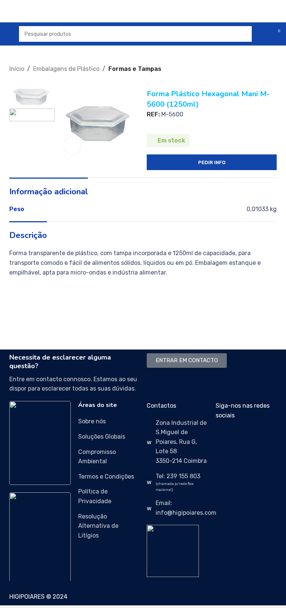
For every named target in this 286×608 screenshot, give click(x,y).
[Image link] (40, 442)
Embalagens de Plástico (66, 68)
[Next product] (28, 77)
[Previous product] (13, 77)
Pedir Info (212, 162)
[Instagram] (245, 436)
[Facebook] (225, 436)
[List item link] (109, 421)
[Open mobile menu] (8, 33)
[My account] (262, 33)
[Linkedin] (265, 436)
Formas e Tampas (134, 68)
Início (16, 68)
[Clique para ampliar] (72, 145)
